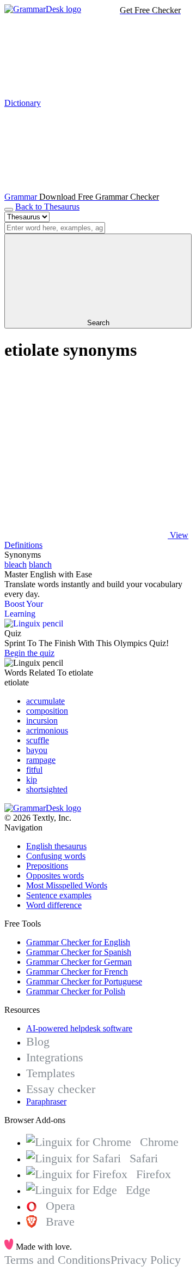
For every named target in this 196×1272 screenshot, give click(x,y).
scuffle (37, 740)
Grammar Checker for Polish (75, 991)
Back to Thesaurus (47, 206)
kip (31, 779)
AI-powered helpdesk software (79, 1028)
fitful (34, 769)
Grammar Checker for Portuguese (84, 981)
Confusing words (55, 856)
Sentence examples (58, 895)
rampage (41, 760)
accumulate (45, 701)
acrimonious (47, 730)
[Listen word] (86, 451)
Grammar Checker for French (77, 971)
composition (47, 710)
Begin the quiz (29, 653)
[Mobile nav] (8, 209)
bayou (36, 750)
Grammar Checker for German (79, 961)
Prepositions (47, 865)
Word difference (54, 905)
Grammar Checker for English (78, 942)
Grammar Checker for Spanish (78, 952)
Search (98, 323)
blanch (40, 564)
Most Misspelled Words (66, 885)
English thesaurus (56, 846)
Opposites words (55, 875)
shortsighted (47, 789)
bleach (15, 564)
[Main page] (42, 9)
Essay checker (60, 1089)
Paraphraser (46, 1101)
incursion (42, 720)
